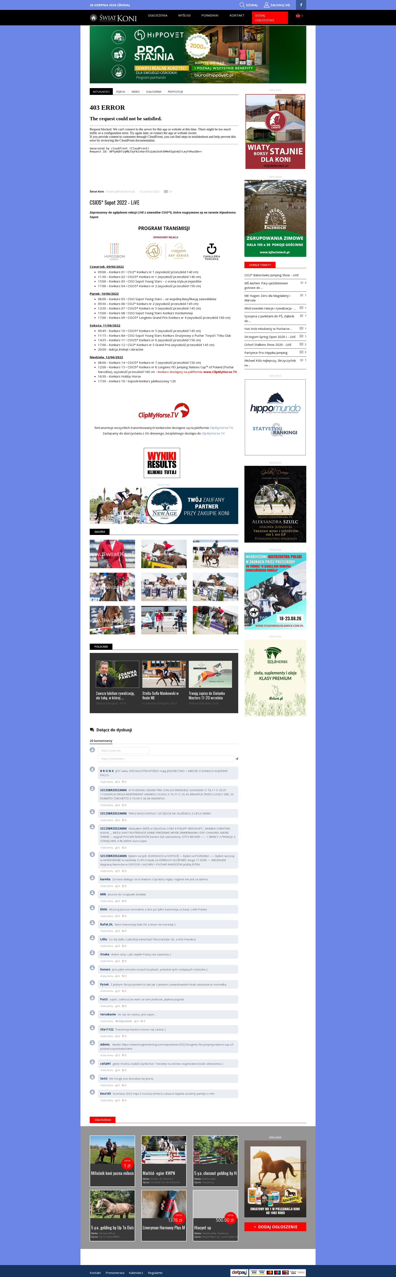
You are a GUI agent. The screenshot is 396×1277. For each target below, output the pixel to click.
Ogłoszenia (157, 15)
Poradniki (210, 15)
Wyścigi (184, 15)
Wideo (136, 91)
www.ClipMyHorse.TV (220, 372)
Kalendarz (136, 1273)
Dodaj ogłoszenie (265, 17)
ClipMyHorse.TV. (213, 433)
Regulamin (155, 1273)
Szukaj (252, 5)
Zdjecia (120, 91)
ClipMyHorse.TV (221, 428)
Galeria (99, 531)
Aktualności (101, 91)
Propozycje (175, 91)
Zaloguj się (280, 5)
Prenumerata (115, 1273)
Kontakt (237, 15)
